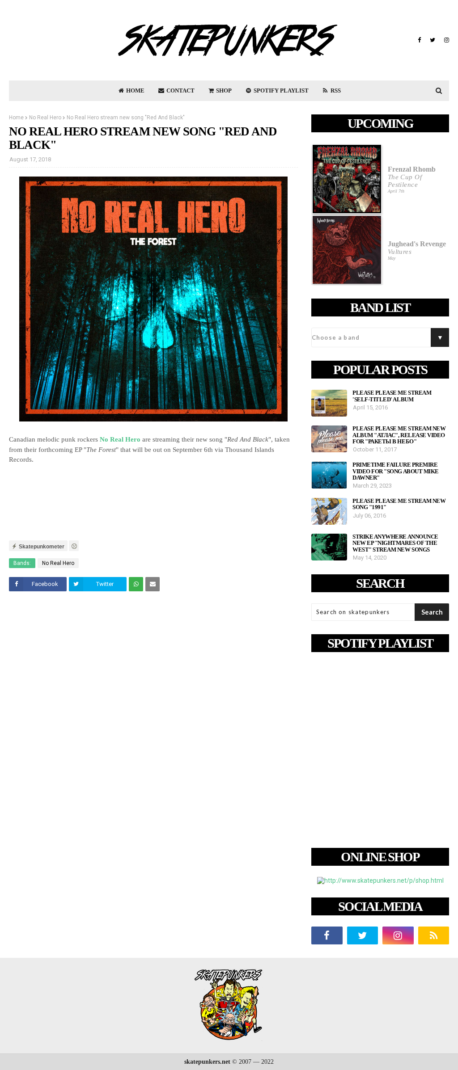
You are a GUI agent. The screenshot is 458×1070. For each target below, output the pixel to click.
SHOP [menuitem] (223, 90)
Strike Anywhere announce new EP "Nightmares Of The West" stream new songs (395, 543)
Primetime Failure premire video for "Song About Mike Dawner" (395, 471)
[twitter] (432, 40)
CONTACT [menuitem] (180, 90)
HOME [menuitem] (134, 90)
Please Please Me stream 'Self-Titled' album (391, 396)
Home (16, 117)
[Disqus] (153, 723)
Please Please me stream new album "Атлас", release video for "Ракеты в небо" (398, 435)
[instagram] (445, 40)
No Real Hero (45, 117)
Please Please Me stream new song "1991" (398, 504)
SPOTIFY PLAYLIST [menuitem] (280, 90)
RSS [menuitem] (335, 90)
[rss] (434, 935)
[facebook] (419, 40)
